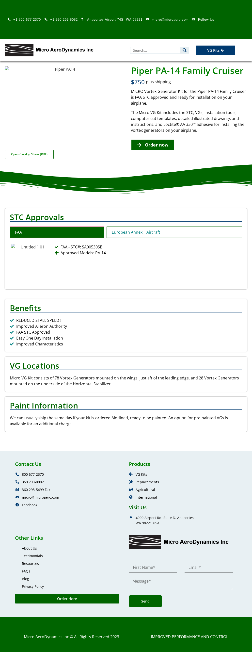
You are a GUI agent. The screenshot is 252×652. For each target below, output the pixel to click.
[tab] (57, 232)
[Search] (184, 50)
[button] (241, 50)
